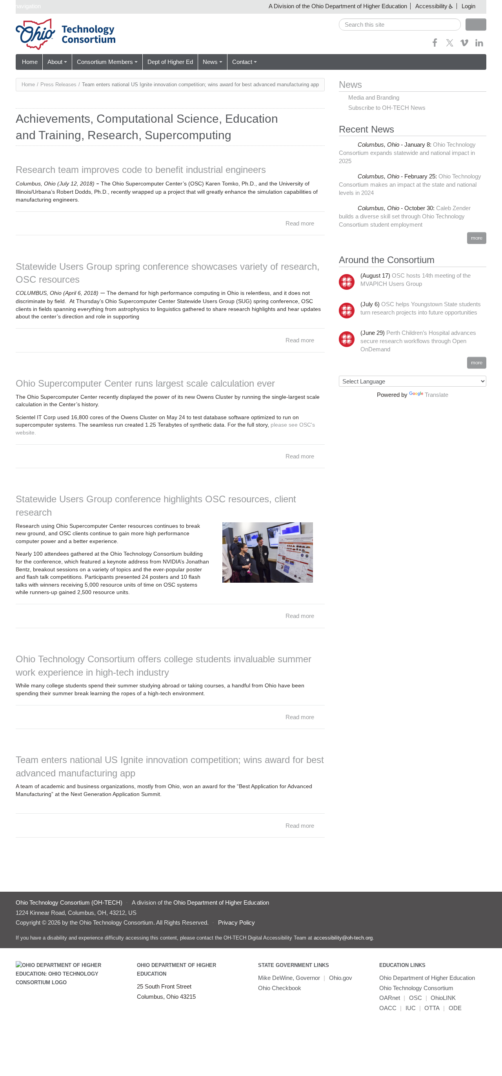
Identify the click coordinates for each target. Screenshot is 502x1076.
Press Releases (58, 84)
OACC (388, 1008)
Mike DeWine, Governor (289, 977)
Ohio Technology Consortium (416, 988)
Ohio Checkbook (279, 988)
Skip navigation (21, 6)
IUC (411, 1008)
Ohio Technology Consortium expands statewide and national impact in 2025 (407, 152)
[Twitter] (449, 45)
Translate (436, 394)
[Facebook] (434, 45)
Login (468, 6)
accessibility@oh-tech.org (343, 938)
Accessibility (431, 6)
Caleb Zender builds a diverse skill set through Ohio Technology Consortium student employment (405, 216)
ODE (455, 1008)
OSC (415, 997)
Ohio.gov (340, 977)
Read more (300, 223)
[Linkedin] (479, 45)
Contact (242, 61)
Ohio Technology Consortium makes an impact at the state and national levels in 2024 (410, 184)
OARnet (389, 997)
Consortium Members (105, 61)
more (476, 238)
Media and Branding (373, 97)
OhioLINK (443, 997)
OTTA (432, 1008)
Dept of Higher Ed (170, 61)
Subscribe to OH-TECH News (387, 107)
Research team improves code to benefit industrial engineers (141, 169)
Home (30, 61)
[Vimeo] (464, 45)
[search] (400, 24)
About (54, 61)
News (210, 61)
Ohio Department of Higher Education (427, 977)
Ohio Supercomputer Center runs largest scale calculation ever (145, 383)
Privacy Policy (236, 922)
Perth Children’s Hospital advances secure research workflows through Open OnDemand (418, 341)
